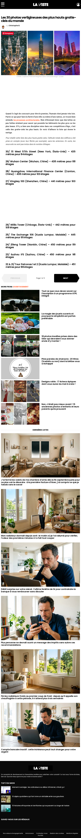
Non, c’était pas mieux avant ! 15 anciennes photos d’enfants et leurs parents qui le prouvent (60, 406)
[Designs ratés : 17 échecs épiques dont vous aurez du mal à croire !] (20, 391)
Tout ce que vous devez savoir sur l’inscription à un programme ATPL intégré (59, 293)
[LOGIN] (78, 4)
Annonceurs (29, 833)
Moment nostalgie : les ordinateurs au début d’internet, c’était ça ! (38, 787)
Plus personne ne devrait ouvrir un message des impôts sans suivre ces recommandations (38, 643)
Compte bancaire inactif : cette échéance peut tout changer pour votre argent (38, 750)
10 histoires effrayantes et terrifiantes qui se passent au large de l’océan (40, 805)
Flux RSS (40, 835)
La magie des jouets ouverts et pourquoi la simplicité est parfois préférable (58, 316)
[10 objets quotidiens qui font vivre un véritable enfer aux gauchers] (6, 799)
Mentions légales (72, 833)
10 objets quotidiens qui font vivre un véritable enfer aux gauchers (38, 796)
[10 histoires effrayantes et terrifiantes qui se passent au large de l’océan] (6, 808)
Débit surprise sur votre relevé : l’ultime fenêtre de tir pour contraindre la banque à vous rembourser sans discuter (38, 590)
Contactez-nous (41, 833)
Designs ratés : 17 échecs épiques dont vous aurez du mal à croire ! (59, 382)
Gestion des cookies (57, 833)
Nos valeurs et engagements (13, 833)
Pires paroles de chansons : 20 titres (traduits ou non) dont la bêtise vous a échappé (61, 361)
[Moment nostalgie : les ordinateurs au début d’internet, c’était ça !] (6, 789)
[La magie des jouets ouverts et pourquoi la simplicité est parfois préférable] (20, 323)
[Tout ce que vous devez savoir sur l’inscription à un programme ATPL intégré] (20, 300)
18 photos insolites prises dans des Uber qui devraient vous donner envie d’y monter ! (59, 338)
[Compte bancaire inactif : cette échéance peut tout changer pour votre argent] (40, 725)
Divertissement (20, 286)
